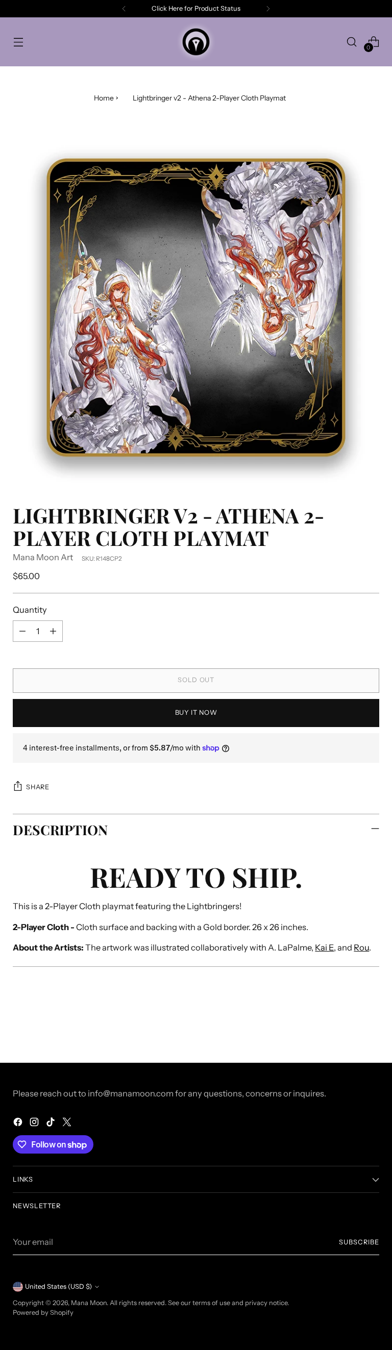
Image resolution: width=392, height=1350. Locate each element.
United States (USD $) (58, 1286)
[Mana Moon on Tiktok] (51, 1124)
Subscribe (359, 1242)
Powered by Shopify (43, 1312)
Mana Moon (89, 1303)
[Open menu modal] (18, 42)
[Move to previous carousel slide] (347, 1028)
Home (104, 98)
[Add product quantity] (53, 631)
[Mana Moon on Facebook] (19, 1124)
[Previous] (124, 8)
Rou (361, 947)
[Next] (268, 8)
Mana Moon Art (43, 557)
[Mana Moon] (196, 41)
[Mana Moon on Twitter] (68, 1124)
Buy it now (196, 712)
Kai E (324, 947)
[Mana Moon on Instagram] (35, 1124)
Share (37, 787)
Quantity (30, 610)
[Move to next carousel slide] (370, 1027)
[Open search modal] (351, 42)
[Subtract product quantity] (22, 631)
